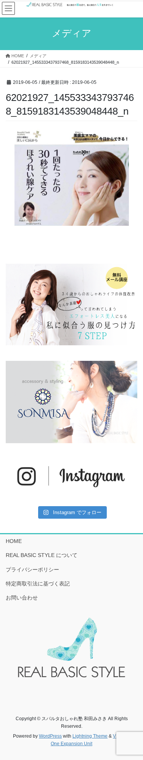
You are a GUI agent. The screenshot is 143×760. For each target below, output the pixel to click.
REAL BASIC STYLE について (41, 555)
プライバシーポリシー (32, 569)
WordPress (50, 736)
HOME (14, 541)
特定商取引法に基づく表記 (38, 584)
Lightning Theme (90, 736)
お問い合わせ (22, 598)
